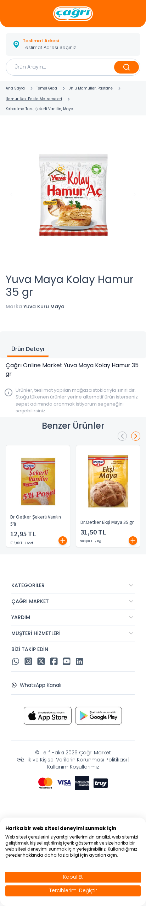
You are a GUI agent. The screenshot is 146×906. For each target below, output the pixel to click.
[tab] (28, 350)
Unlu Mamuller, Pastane (90, 88)
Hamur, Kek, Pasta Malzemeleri (34, 99)
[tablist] (73, 344)
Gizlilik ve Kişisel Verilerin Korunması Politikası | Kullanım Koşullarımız (73, 763)
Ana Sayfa (15, 88)
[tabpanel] (73, 369)
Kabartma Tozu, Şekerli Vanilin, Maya (39, 109)
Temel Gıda (46, 88)
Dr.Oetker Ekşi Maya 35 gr (107, 522)
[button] (73, 44)
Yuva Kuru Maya (43, 306)
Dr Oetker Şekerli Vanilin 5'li (35, 521)
